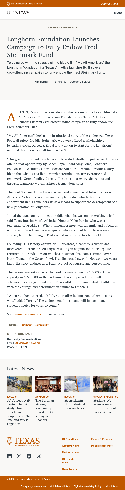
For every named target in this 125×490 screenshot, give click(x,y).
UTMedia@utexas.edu (28, 343)
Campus (27, 325)
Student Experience (62, 27)
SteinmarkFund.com (29, 314)
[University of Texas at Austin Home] (24, 3)
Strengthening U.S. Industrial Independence (74, 404)
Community (42, 325)
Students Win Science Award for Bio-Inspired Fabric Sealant (104, 406)
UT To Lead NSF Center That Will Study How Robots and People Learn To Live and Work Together (19, 412)
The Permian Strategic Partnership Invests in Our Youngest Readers (45, 410)
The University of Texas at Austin (32, 479)
